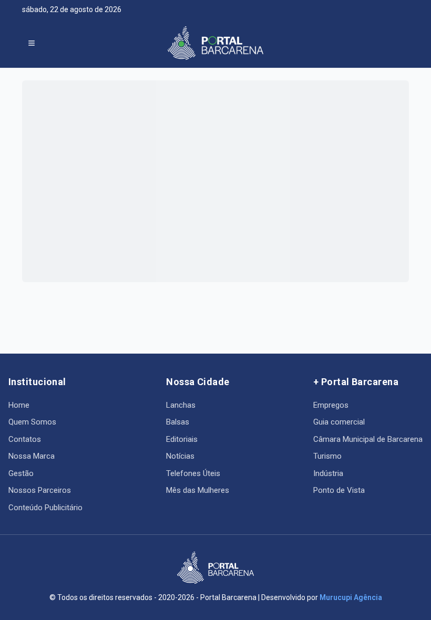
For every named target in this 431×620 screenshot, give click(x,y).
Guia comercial (339, 422)
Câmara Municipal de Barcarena (368, 439)
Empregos (330, 405)
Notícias (180, 456)
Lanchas (181, 405)
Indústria (328, 473)
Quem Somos (32, 422)
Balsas (177, 422)
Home (18, 405)
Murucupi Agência (351, 597)
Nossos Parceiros (39, 490)
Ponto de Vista (339, 490)
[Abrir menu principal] (31, 43)
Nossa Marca (31, 456)
